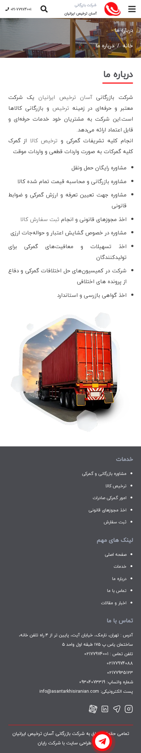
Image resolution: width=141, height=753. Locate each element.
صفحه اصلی (116, 554)
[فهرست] (132, 9)
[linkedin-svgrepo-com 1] (105, 709)
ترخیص (60, 108)
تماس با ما (117, 590)
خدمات (120, 566)
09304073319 (92, 682)
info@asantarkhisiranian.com (69, 691)
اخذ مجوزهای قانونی (108, 510)
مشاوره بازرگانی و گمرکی (104, 473)
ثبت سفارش (115, 522)
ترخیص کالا (44, 140)
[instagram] (128, 709)
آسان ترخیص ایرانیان (65, 97)
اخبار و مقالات (114, 603)
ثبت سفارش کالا (39, 219)
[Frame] (93, 709)
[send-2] (116, 709)
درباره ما (119, 579)
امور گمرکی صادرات (110, 498)
